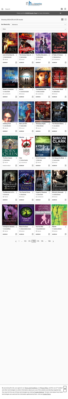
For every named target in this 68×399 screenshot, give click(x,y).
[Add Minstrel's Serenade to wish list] (66, 200)
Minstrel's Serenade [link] (57, 192)
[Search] (2, 9)
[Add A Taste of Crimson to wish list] (66, 63)
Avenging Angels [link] (41, 123)
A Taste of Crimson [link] (57, 55)
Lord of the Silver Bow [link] (9, 55)
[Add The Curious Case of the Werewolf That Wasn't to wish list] (33, 63)
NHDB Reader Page (31, 13)
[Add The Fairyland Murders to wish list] (66, 131)
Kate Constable (40, 91)
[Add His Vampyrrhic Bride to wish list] (66, 166)
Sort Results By (5, 24)
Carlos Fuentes (24, 160)
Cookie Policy (47, 394)
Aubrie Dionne (57, 194)
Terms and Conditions (31, 388)
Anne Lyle (6, 194)
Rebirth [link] (54, 226)
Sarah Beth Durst (41, 228)
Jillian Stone (40, 57)
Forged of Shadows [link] (41, 192)
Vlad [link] (20, 158)
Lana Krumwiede (25, 91)
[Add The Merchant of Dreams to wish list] (16, 200)
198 (49, 241)
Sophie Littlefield (57, 228)
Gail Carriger (24, 57)
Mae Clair (39, 160)
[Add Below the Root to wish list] (33, 234)
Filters (4, 29)
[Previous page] (16, 241)
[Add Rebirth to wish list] (66, 234)
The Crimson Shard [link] (57, 89)
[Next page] (53, 241)
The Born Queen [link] (7, 158)
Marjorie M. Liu (57, 57)
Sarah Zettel (23, 125)
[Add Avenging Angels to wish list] (49, 131)
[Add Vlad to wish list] (33, 166)
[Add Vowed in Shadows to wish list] (16, 97)
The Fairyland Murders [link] (58, 123)
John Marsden (7, 125)
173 (29, 241)
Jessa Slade (7, 91)
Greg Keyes (7, 160)
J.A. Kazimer (56, 125)
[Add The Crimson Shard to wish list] (66, 97)
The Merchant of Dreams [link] (9, 192)
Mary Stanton (40, 125)
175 (38, 241)
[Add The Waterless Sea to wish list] (49, 97)
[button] (62, 20)
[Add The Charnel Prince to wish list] (33, 200)
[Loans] (61, 9)
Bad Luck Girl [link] (23, 123)
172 (25, 241)
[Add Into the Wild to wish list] (49, 234)
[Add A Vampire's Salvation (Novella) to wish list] (16, 234)
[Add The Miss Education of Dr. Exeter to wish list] (49, 63)
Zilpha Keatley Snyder (26, 228)
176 (42, 241)
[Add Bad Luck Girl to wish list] (33, 131)
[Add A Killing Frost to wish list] (16, 131)
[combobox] (30, 9)
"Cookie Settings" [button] (39, 392)
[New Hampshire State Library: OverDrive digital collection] (34, 3)
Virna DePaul (7, 228)
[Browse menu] (65, 9)
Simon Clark (56, 160)
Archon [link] (21, 89)
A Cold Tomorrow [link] (41, 158)
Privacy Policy (44, 388)
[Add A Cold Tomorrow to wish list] (49, 166)
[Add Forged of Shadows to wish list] (49, 200)
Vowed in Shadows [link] (8, 89)
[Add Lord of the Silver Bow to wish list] (16, 63)
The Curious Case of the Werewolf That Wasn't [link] (25, 55)
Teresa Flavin (57, 91)
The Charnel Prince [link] (24, 192)
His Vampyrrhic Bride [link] (58, 158)
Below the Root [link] (23, 226)
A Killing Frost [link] (7, 123)
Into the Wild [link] (39, 226)
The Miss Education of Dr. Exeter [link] (42, 55)
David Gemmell (7, 57)
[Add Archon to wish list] (33, 97)
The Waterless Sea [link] (41, 89)
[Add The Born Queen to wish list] (16, 166)
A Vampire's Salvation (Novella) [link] (9, 226)
